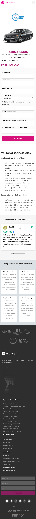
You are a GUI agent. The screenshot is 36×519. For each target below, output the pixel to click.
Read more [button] (12, 247)
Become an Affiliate (9, 470)
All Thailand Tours (8, 434)
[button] (33, 2)
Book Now (18, 138)
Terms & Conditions (9, 467)
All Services (6, 452)
